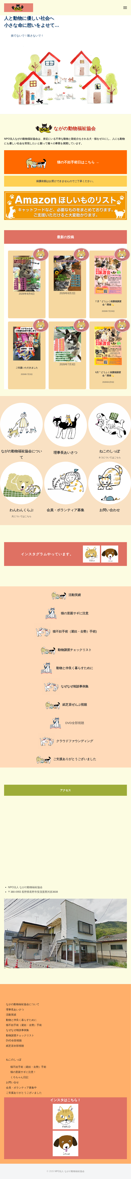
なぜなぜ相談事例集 (75, 686)
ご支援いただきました (27, 367)
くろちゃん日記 (19, 1077)
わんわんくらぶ (21, 510)
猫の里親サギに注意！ (23, 1071)
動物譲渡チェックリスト (75, 650)
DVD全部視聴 (74, 723)
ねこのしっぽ (109, 451)
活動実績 (11, 1014)
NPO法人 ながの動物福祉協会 (69, 1171)
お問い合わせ (109, 510)
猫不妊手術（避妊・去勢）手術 (24, 1025)
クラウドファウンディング (74, 741)
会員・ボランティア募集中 (21, 1087)
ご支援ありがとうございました (74, 759)
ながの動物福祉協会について (22, 1004)
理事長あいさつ (65, 452)
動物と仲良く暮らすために (74, 668)
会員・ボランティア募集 (65, 510)
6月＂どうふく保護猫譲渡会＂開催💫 (108, 374)
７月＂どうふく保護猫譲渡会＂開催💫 (108, 303)
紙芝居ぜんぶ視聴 (74, 704)
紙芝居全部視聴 (15, 1045)
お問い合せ (12, 1082)
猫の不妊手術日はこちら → (78, 162)
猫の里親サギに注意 (75, 613)
